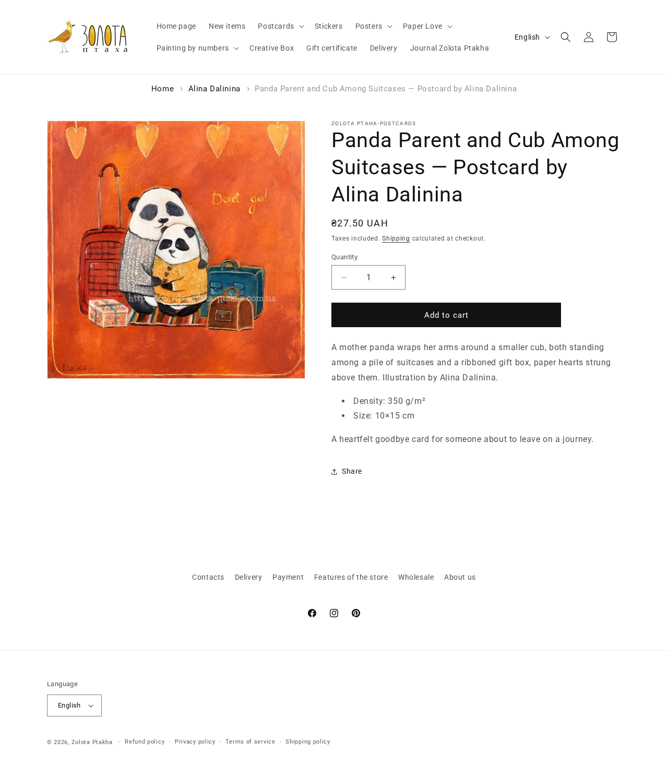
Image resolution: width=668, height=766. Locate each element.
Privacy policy (195, 741)
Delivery (249, 577)
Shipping (396, 238)
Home (162, 88)
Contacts (208, 577)
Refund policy (144, 741)
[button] (280, 26)
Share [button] (352, 471)
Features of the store (351, 577)
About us (460, 577)
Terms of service (250, 741)
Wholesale (416, 577)
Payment (288, 577)
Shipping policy (307, 741)
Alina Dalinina (214, 88)
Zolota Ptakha (92, 742)
